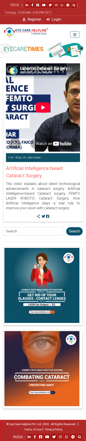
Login (56, 19)
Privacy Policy (53, 429)
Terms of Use (32, 429)
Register (34, 19)
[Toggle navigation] (74, 34)
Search (74, 231)
